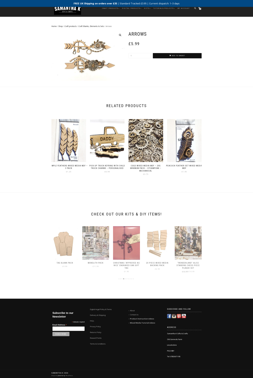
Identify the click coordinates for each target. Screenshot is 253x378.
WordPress (69, 375)
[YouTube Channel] (184, 316)
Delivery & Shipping (98, 315)
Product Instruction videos (142, 319)
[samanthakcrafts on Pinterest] (179, 316)
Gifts (146, 8)
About (132, 310)
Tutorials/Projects (163, 8)
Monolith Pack (95, 263)
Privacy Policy (95, 326)
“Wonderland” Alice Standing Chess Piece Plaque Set (188, 265)
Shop (60, 26)
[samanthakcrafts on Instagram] (174, 316)
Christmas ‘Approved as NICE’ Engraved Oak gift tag (126, 265)
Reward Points (96, 338)
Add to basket (178, 56)
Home (54, 26)
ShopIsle (54, 375)
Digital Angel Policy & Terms (101, 309)
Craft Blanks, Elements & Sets (91, 26)
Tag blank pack (65, 263)
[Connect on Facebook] (169, 316)
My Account (184, 8)
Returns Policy (95, 332)
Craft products (110, 8)
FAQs (92, 321)
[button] (120, 35)
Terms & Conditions (98, 344)
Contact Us (134, 314)
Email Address (59, 325)
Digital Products (131, 8)
